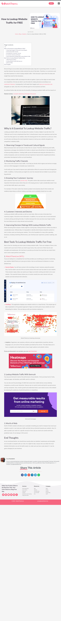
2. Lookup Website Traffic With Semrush (14, 61)
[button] (59, 3)
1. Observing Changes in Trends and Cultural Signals (16, 50)
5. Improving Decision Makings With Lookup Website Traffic (18, 56)
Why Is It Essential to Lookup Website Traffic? (14, 48)
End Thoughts (7, 64)
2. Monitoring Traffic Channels (12, 51)
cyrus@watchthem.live (42, 501)
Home (16, 34)
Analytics (24, 34)
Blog (20, 34)
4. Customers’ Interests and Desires (13, 54)
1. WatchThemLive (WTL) (11, 59)
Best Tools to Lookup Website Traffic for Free (14, 58)
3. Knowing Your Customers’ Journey (13, 53)
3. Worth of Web (9, 62)
